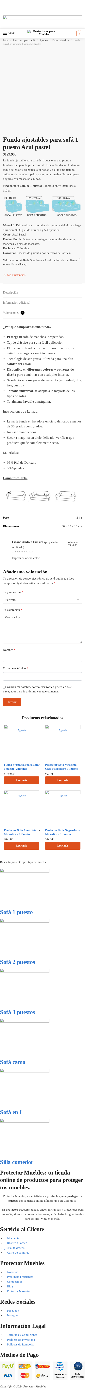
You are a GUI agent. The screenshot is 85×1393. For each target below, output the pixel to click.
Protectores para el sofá (24, 40)
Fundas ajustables (60, 40)
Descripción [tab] (10, 292)
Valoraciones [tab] (13, 312)
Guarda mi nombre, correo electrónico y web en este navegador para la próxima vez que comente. (37, 689)
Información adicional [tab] (16, 302)
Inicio (5, 40)
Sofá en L (12, 1112)
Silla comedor (16, 1162)
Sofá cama (13, 1062)
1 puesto (44, 40)
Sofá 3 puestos (17, 1012)
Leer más (21, 780)
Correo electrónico (15, 668)
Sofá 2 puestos (17, 962)
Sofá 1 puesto (16, 912)
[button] (42, 4)
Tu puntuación (13, 592)
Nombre (9, 649)
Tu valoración (12, 609)
